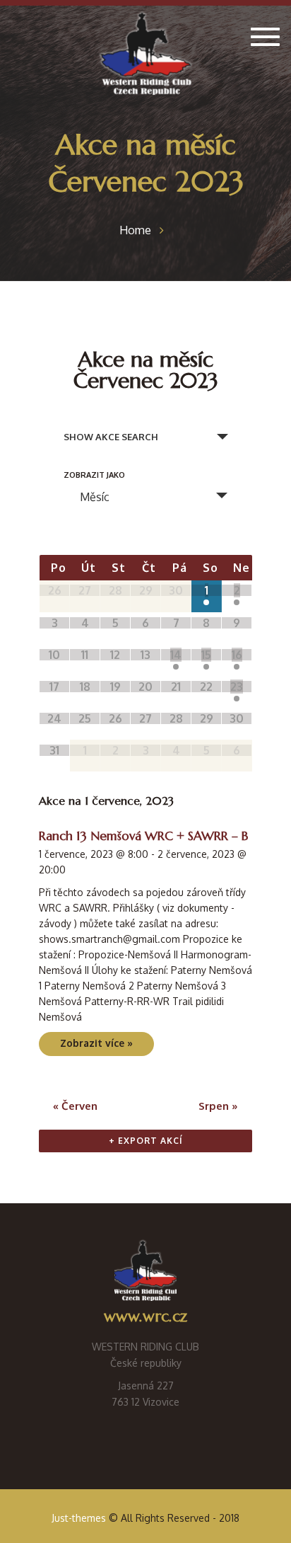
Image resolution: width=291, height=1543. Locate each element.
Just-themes (79, 1518)
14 (176, 655)
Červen (75, 1106)
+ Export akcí (146, 1140)
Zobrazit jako (94, 475)
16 (237, 655)
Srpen (218, 1106)
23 (236, 686)
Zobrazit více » (96, 1043)
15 (206, 655)
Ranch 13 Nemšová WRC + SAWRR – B (143, 836)
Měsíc (94, 497)
